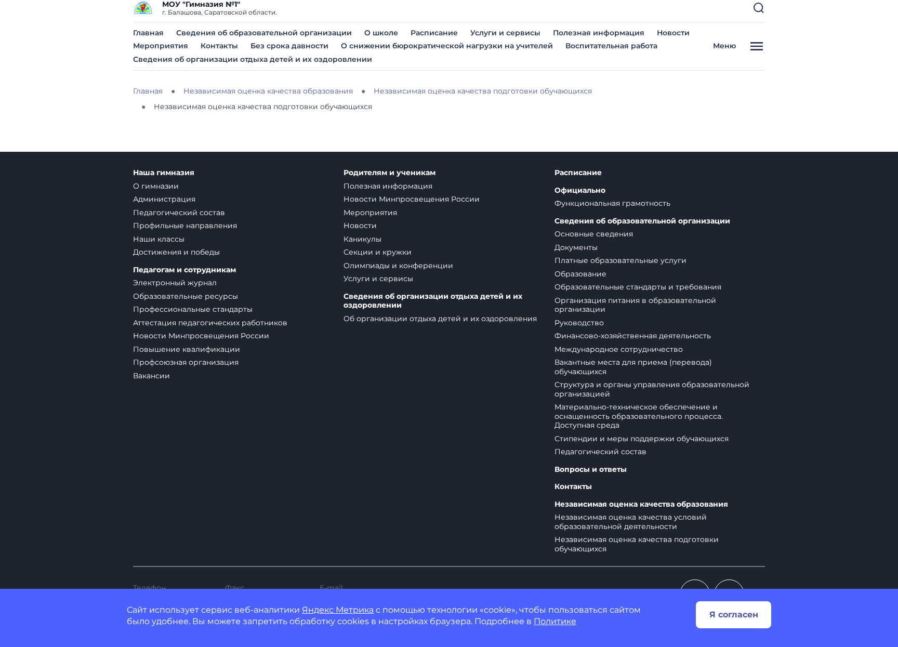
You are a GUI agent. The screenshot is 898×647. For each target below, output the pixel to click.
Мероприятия (160, 45)
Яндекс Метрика (338, 610)
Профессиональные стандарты (193, 309)
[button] (758, 8)
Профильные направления (185, 225)
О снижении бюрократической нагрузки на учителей (447, 45)
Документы (576, 247)
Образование (580, 274)
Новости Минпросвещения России (201, 335)
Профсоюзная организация (186, 362)
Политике (555, 621)
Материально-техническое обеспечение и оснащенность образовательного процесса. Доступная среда (638, 416)
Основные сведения (593, 234)
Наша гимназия (163, 172)
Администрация (164, 199)
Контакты (219, 45)
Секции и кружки (378, 252)
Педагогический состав (179, 212)
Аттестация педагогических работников (210, 322)
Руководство (579, 322)
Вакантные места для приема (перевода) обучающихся (633, 367)
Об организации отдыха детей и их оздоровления (440, 318)
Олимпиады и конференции (398, 265)
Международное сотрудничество (618, 349)
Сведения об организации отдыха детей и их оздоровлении (252, 59)
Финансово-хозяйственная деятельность (632, 335)
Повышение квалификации (186, 349)
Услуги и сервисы (505, 32)
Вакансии (151, 375)
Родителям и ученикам (389, 172)
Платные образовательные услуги (620, 260)
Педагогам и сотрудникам (184, 270)
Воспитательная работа (611, 45)
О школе (381, 32)
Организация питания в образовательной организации (635, 305)
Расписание (434, 32)
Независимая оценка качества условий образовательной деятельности (630, 521)
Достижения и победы (176, 252)
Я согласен (733, 614)
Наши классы (158, 239)
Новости (673, 32)
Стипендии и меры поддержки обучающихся (641, 438)
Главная (148, 32)
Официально (579, 190)
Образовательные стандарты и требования (637, 287)
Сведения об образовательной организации (264, 32)
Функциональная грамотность (612, 203)
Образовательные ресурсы (185, 296)
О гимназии (156, 186)
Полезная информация (598, 32)
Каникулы (362, 239)
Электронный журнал (175, 282)
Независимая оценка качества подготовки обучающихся (636, 544)
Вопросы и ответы (590, 469)
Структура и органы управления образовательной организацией (651, 389)
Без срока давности (289, 45)
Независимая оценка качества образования (641, 504)
